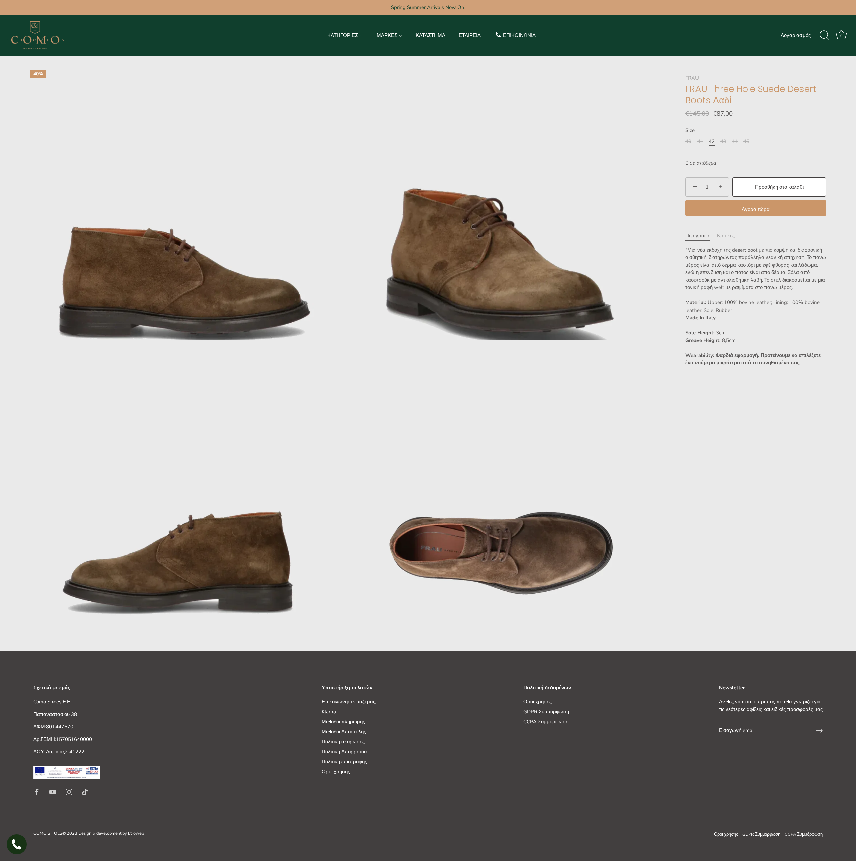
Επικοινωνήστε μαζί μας (349, 701)
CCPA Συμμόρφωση (545, 721)
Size (690, 130)
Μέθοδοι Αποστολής (344, 731)
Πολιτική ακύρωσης (343, 741)
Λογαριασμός (796, 35)
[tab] (701, 236)
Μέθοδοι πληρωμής (343, 721)
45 (746, 141)
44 (735, 141)
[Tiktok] (85, 791)
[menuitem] (345, 35)
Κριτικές (726, 235)
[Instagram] (69, 791)
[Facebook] (36, 791)
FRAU (692, 78)
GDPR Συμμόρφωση (546, 711)
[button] (755, 370)
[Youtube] (52, 791)
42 (712, 141)
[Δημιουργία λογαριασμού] (819, 730)
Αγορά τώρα (756, 209)
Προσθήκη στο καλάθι (779, 186)
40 (688, 141)
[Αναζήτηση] (824, 35)
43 (723, 141)
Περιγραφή (697, 235)
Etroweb (136, 833)
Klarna (329, 711)
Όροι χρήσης (336, 771)
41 (700, 141)
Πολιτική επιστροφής (344, 761)
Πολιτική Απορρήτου (344, 751)
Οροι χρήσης (537, 701)
